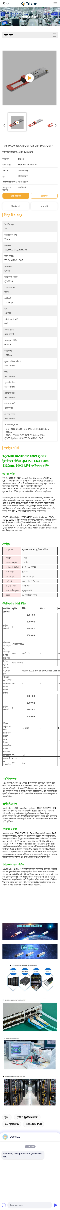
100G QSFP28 (34, 1124)
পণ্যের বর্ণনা (44, 206)
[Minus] (56, 1137)
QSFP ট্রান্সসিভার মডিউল (27, 1117)
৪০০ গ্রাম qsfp (12, 1124)
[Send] (55, 1205)
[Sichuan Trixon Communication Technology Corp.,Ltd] (31, 3)
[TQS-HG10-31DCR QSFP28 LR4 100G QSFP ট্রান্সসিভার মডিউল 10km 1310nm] (29, 78)
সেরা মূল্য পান (16, 196)
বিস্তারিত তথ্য (16, 206)
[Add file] (4, 1205)
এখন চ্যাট (44, 196)
